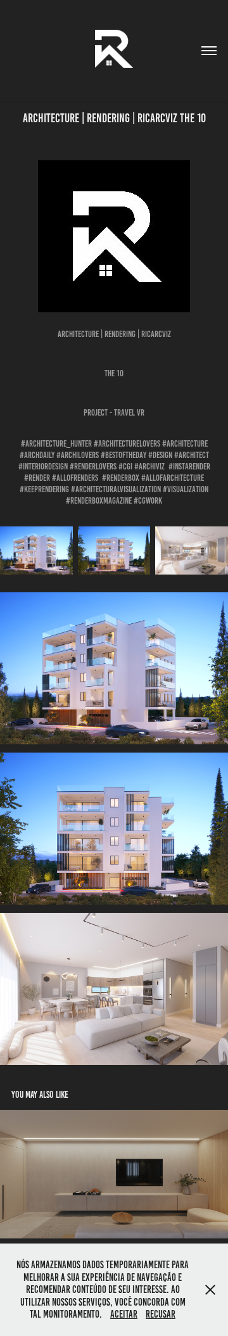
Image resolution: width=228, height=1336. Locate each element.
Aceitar (123, 1314)
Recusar (160, 1314)
